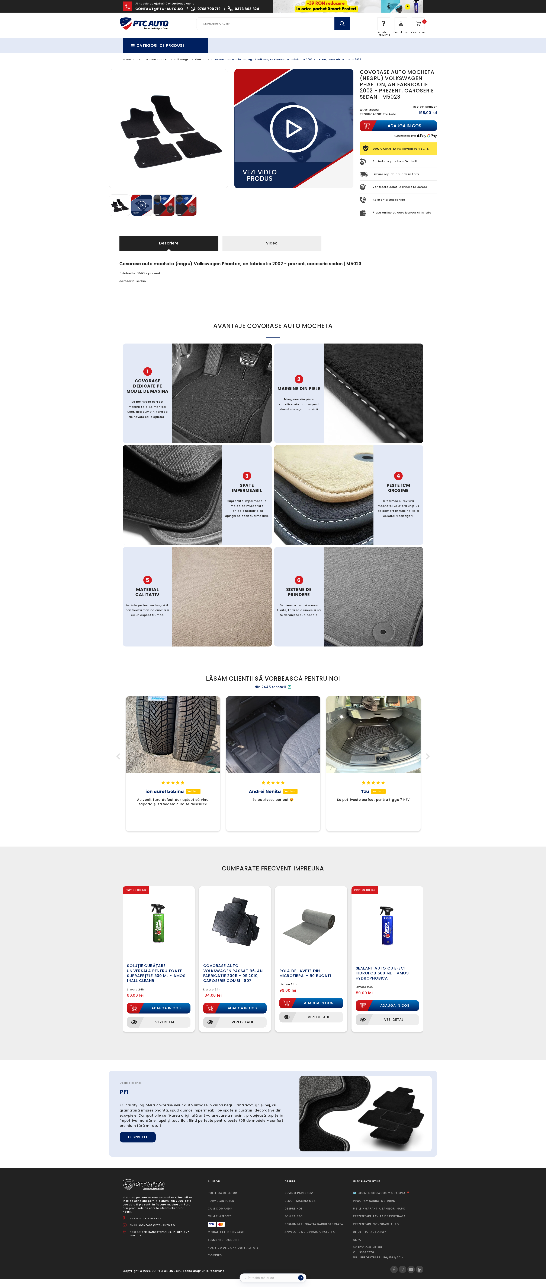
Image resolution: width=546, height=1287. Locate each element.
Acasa (127, 59)
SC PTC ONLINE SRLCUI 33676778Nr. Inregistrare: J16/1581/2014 (378, 1252)
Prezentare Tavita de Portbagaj (380, 1216)
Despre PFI (137, 1137)
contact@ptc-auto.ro (159, 8)
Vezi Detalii (166, 1022)
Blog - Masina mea (300, 1201)
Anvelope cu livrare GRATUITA (310, 1232)
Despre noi (293, 1209)
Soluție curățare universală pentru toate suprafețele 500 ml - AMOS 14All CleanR (156, 973)
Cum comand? (220, 1209)
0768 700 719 (209, 8)
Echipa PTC (294, 1216)
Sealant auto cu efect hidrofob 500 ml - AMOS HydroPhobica (382, 973)
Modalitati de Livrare (226, 1232)
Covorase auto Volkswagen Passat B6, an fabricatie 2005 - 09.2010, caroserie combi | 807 (233, 973)
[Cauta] (342, 23)
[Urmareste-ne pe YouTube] (411, 1269)
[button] (119, 756)
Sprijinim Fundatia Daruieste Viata (314, 1224)
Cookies (215, 1255)
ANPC (357, 1240)
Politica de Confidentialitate (233, 1248)
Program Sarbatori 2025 (374, 1201)
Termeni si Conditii (224, 1240)
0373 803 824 (247, 8)
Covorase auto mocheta (153, 59)
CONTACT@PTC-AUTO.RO (157, 1225)
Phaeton (200, 59)
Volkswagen (182, 59)
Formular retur (221, 1201)
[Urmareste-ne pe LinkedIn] (419, 1269)
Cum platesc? (219, 1216)
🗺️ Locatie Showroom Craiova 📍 (381, 1193)
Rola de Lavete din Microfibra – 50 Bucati (305, 973)
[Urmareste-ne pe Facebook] (394, 1269)
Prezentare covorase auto (376, 1224)
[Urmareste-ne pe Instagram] (402, 1269)
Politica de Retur (222, 1193)
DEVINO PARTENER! (299, 1193)
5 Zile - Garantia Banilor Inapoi (380, 1209)
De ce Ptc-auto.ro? (369, 1232)
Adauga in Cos (166, 1008)
